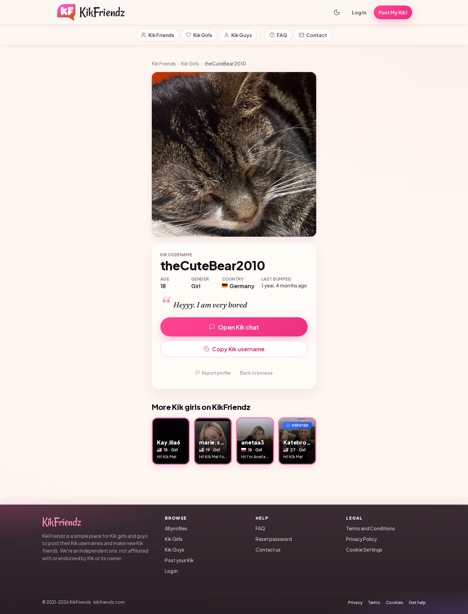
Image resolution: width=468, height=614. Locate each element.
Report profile (216, 373)
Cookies (394, 602)
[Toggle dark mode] (336, 12)
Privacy (355, 602)
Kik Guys (241, 35)
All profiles (176, 528)
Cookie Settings (364, 549)
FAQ (282, 35)
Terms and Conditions (370, 528)
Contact (316, 35)
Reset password (274, 539)
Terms (374, 602)
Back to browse (256, 373)
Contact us (268, 549)
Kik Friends (161, 35)
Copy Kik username (238, 349)
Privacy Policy (361, 539)
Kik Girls (202, 35)
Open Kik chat (238, 327)
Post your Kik (179, 560)
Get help (417, 602)
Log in (359, 12)
